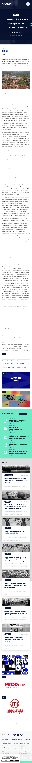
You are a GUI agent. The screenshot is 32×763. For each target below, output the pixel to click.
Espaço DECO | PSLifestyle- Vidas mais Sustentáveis (18, 452)
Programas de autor (16, 739)
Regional (8, 501)
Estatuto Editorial (5, 753)
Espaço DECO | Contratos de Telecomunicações (18, 421)
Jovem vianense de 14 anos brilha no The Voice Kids (22, 368)
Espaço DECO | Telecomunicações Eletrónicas (15, 429)
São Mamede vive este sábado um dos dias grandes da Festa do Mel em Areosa (16, 613)
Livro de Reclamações (23, 753)
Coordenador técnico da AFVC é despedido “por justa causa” (8, 368)
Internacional (9, 475)
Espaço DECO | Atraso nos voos (18, 445)
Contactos (5, 739)
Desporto (8, 634)
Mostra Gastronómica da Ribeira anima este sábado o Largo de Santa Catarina (15, 585)
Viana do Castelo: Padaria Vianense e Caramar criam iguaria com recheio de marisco (15, 506)
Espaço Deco (12, 423)
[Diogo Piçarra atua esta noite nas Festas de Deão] (16, 525)
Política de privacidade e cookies (9, 751)
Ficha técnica (25, 751)
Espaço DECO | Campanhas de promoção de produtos (19, 437)
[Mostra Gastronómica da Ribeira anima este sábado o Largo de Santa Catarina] (16, 577)
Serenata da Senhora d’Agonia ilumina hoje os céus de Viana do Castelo (15, 480)
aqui (28, 220)
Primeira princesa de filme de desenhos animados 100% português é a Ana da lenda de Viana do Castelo (23, 362)
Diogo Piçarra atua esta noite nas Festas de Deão (14, 532)
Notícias (27, 739)
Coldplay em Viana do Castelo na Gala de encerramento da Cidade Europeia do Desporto (8, 362)
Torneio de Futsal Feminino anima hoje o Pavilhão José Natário (13, 639)
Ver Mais (23, 414)
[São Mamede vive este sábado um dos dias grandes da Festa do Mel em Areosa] (16, 605)
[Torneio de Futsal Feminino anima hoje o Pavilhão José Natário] (16, 632)
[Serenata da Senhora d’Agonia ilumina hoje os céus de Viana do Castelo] (16, 473)
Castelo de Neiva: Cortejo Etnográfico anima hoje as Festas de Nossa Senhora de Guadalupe (15, 559)
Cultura (16, 14)
